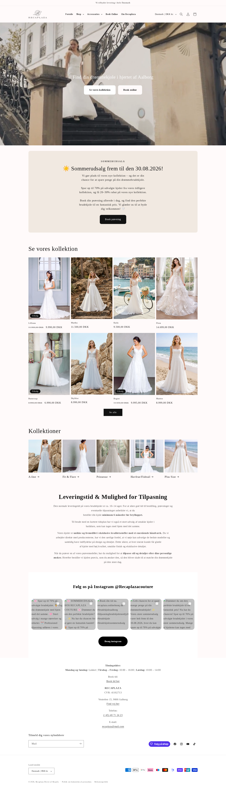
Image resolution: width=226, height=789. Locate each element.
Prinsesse (102, 476)
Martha (74, 323)
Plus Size (170, 476)
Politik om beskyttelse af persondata (76, 782)
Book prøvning (113, 219)
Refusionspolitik (101, 782)
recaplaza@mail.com (113, 726)
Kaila (116, 323)
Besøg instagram (113, 641)
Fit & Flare (69, 476)
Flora (158, 323)
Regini (117, 399)
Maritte (159, 399)
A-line (32, 476)
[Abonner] (80, 743)
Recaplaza (40, 782)
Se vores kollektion (99, 90)
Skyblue (75, 398)
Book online (130, 90)
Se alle (113, 412)
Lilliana (32, 323)
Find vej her (113, 704)
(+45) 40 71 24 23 (113, 715)
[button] (181, 14)
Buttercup (33, 399)
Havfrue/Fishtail (140, 476)
